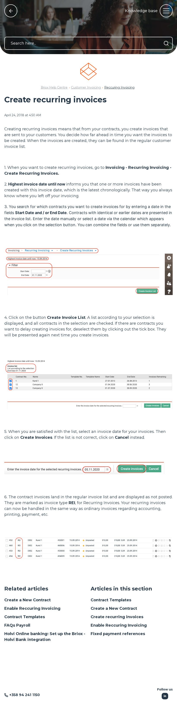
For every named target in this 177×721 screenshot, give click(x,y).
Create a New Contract (27, 600)
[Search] (166, 43)
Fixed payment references (118, 633)
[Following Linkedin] (165, 696)
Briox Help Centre (54, 87)
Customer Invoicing (86, 87)
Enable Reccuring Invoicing (32, 608)
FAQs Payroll (17, 625)
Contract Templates (24, 617)
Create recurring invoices (117, 617)
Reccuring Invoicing (119, 87)
